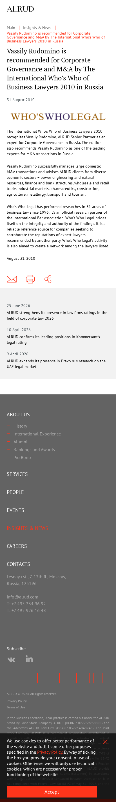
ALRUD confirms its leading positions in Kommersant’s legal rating (53, 339)
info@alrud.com (22, 597)
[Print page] (30, 279)
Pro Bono (22, 457)
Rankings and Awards (34, 449)
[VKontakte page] (11, 659)
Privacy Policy (17, 701)
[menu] (105, 9)
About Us (18, 414)
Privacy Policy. (50, 752)
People (15, 492)
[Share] (48, 279)
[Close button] (105, 742)
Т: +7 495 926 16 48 (26, 610)
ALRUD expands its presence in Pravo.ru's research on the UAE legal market (56, 363)
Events (15, 510)
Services (17, 474)
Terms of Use (16, 707)
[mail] (12, 279)
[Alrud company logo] (20, 9)
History (20, 426)
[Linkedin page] (29, 659)
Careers (17, 546)
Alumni (20, 441)
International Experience (37, 434)
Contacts (18, 564)
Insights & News (27, 528)
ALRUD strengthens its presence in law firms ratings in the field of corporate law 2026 (57, 315)
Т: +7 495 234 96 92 (26, 603)
